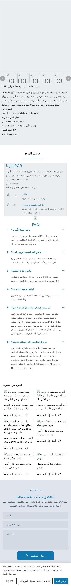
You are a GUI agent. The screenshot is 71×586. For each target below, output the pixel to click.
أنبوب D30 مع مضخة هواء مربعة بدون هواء (50, 432)
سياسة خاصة (9, 573)
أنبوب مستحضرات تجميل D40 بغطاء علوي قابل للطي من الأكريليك (52, 406)
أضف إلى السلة (15, 415)
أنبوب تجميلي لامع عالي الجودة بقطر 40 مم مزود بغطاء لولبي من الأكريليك (19, 406)
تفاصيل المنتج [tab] (33, 154)
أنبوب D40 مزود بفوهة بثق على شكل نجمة (17, 465)
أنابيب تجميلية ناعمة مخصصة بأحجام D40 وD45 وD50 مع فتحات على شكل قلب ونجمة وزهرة (18, 440)
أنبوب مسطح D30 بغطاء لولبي (49, 465)
